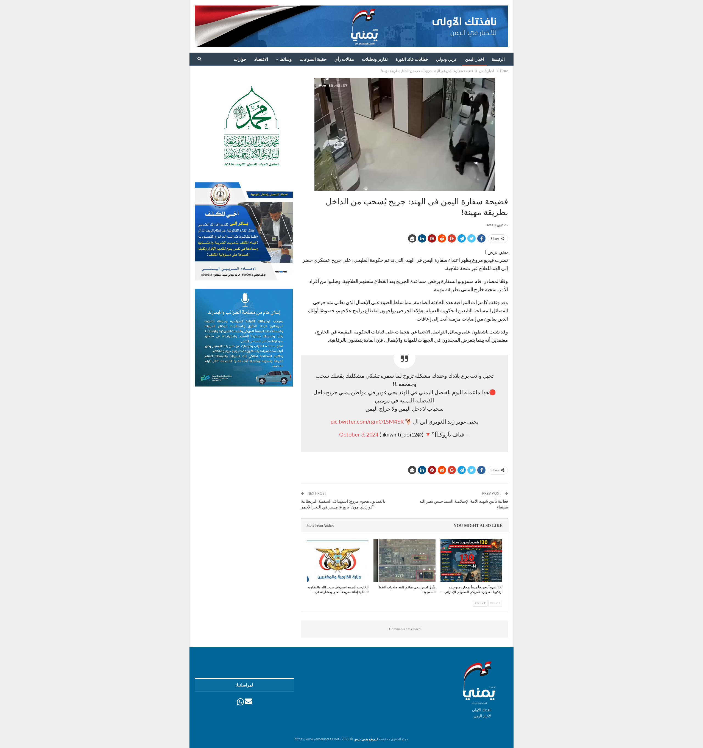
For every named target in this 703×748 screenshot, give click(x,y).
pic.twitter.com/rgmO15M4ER (367, 421)
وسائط (286, 59)
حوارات (240, 59)
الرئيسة (498, 59)
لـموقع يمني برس (366, 739)
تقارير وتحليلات (375, 59)
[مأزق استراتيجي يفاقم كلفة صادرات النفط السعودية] (404, 561)
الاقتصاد (261, 59)
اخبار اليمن (474, 59)
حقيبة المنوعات (313, 59)
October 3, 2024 (358, 434)
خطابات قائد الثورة (412, 59)
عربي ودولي (446, 59)
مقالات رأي (344, 59)
